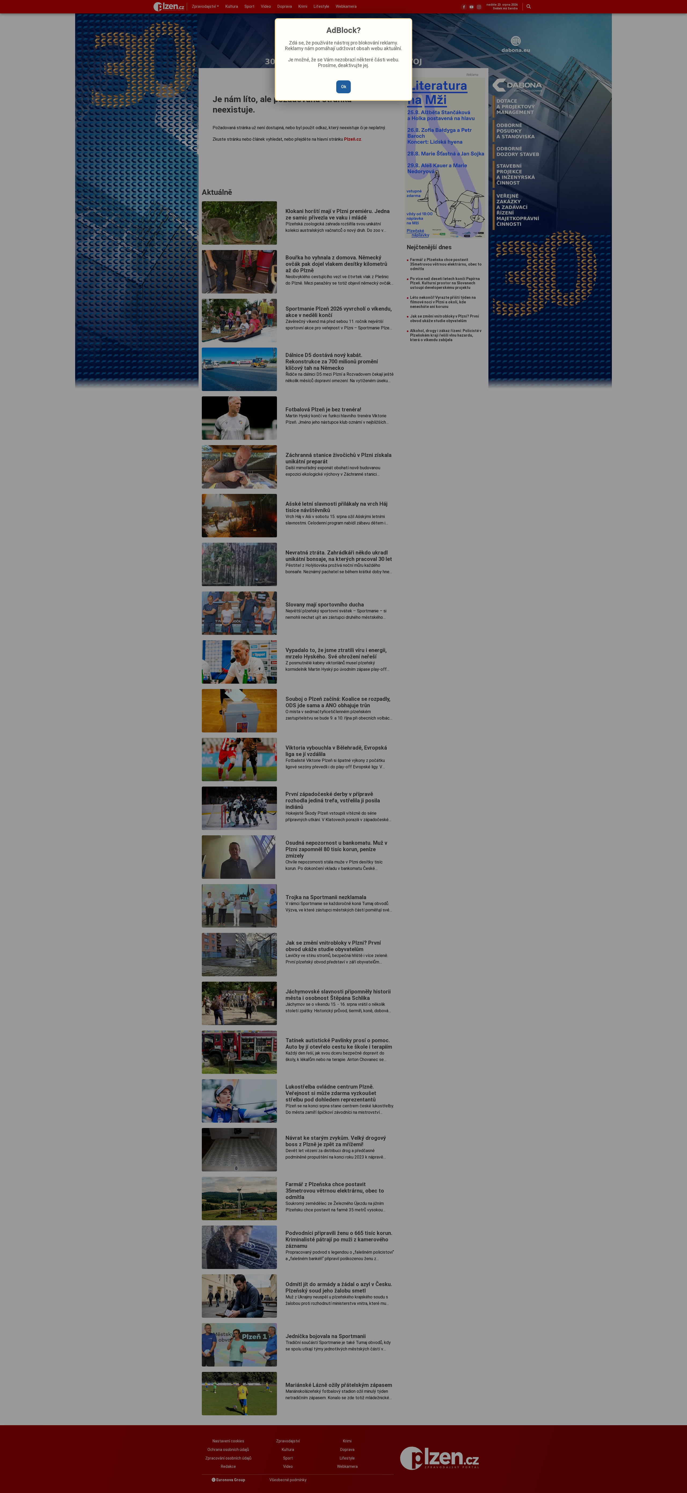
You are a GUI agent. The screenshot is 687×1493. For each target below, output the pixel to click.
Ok (343, 86)
